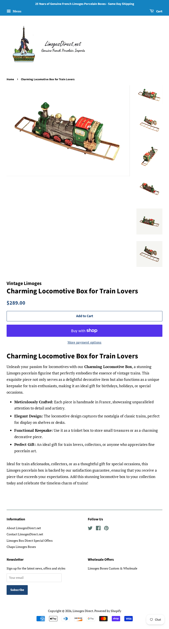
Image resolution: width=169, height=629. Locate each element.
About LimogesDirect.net (24, 528)
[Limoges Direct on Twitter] (90, 529)
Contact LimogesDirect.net (25, 534)
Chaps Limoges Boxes (21, 547)
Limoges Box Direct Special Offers (30, 540)
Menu (16, 11)
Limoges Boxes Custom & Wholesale (112, 568)
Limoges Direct (83, 611)
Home (10, 79)
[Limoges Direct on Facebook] (98, 529)
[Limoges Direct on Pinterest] (106, 529)
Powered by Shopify (107, 611)
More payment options (84, 342)
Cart (159, 11)
